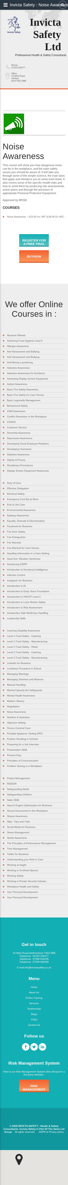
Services (34, 1003)
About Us (34, 992)
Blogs (34, 1014)
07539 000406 (41, 961)
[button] (19, 1159)
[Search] (63, 5)
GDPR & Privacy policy (51, 1131)
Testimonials (34, 1008)
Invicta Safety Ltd (45, 34)
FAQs (34, 1019)
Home (34, 987)
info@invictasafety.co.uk (38, 967)
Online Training (34, 997)
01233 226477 (18, 67)
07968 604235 (41, 959)
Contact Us (34, 1025)
